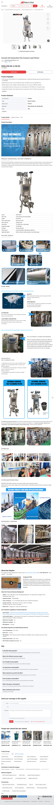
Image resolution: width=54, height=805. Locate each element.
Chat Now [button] (41, 72)
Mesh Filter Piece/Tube (31, 761)
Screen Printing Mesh (18, 759)
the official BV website (31, 572)
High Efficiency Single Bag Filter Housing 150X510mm (5, 743)
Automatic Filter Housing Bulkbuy (19, 791)
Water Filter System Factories (8, 784)
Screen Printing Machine (25, 614)
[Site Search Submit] (35, 6)
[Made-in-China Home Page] (27, 2)
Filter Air (31, 784)
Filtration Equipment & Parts (27, 9)
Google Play (13, 796)
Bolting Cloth (9, 614)
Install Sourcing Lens (7, 798)
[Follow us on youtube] (49, 796)
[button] (2, 2)
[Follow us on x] (45, 796)
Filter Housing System (19, 787)
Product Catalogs (20, 754)
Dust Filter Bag (43, 761)
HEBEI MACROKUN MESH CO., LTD (11, 60)
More (2, 793)
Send (11, 721)
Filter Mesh (33, 614)
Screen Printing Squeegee (30, 612)
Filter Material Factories (22, 784)
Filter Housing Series (18, 756)
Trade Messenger (22, 796)
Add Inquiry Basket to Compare (27, 51)
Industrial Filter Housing (7, 787)
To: (8, 707)
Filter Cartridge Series (31, 756)
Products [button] (13, 5)
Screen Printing (16, 614)
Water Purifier (22, 775)
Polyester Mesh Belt (44, 756)
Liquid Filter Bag (4, 756)
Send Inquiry (14, 72)
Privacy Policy (47, 801)
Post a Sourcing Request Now (38, 721)
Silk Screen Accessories (6, 761)
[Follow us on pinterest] (51, 796)
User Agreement (34, 801)
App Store (4, 796)
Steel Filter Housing (30, 787)
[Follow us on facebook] (43, 796)
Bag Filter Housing (45, 614)
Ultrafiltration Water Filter (7, 778)
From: (7, 703)
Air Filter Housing (5, 791)
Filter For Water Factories (41, 784)
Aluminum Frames (43, 759)
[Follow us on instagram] (47, 796)
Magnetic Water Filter (33, 778)
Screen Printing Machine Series (7, 759)
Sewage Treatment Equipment (34, 775)
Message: (7, 710)
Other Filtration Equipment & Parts (9, 775)
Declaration (41, 801)
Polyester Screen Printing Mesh (17, 612)
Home (2, 9)
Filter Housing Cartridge (42, 787)
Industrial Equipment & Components (12, 9)
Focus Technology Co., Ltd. (18, 801)
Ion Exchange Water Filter (20, 778)
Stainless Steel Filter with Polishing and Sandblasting (26, 743)
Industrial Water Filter (38, 9)
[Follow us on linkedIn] (38, 798)
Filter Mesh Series (17, 761)
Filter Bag (38, 614)
